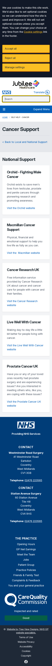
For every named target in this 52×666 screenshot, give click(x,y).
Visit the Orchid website (21, 208)
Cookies (26, 651)
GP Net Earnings (26, 549)
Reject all (10, 57)
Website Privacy (26, 641)
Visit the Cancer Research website (22, 303)
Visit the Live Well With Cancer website (25, 347)
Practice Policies (26, 569)
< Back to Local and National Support (24, 141)
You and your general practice (26, 585)
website (23, 252)
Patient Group (26, 564)
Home (5, 117)
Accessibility (25, 646)
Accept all (11, 48)
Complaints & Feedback (26, 580)
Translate (39, 92)
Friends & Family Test (26, 575)
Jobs (26, 559)
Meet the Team (26, 554)
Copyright (26, 655)
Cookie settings (33, 31)
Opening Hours (26, 544)
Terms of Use (26, 637)
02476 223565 (33, 480)
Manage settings (15, 67)
